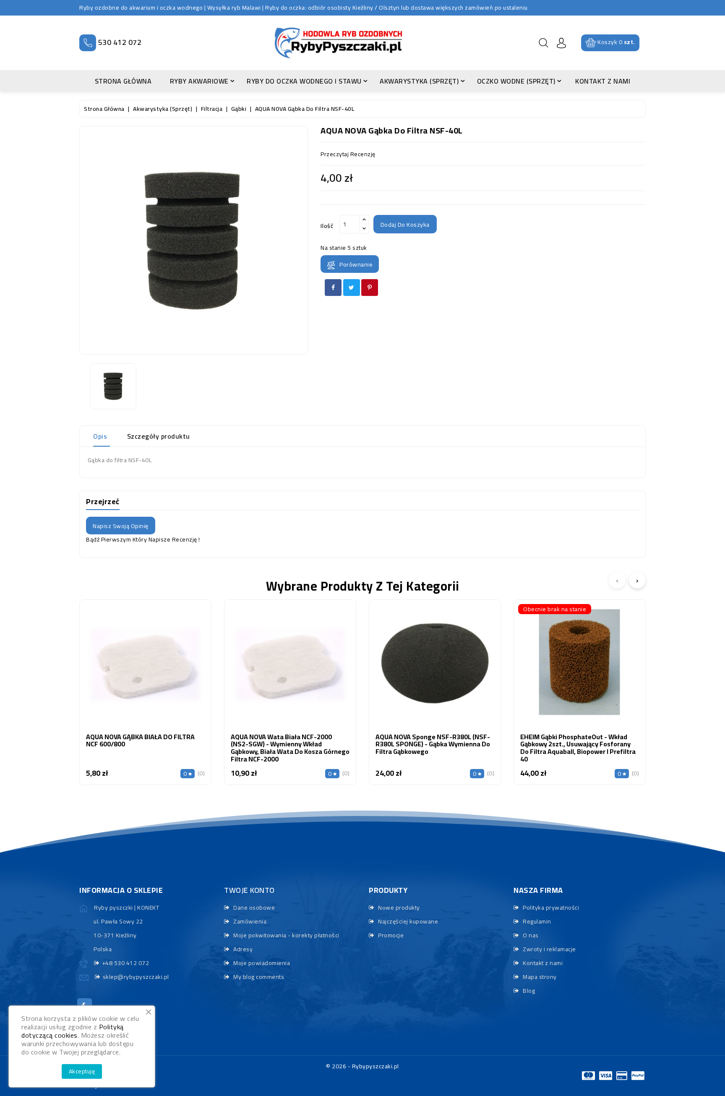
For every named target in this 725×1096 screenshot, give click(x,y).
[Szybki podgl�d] (167, 673)
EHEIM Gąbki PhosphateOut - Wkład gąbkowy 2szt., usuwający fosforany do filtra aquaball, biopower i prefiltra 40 (578, 747)
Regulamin (536, 921)
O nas (530, 935)
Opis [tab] (100, 436)
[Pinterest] (369, 287)
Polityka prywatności (550, 907)
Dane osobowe (253, 907)
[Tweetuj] (351, 287)
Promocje (390, 935)
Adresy (242, 949)
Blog (528, 990)
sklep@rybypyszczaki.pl (136, 976)
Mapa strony (539, 976)
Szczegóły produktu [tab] (158, 436)
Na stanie (333, 247)
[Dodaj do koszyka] (123, 673)
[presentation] (617, 580)
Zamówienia (249, 921)
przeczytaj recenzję (348, 154)
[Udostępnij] (333, 287)
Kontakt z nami (542, 962)
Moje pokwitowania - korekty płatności (285, 935)
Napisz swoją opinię (121, 526)
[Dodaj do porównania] (145, 673)
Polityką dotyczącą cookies (72, 1030)
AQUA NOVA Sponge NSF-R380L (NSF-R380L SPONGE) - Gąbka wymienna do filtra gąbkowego (433, 744)
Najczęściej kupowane (407, 921)
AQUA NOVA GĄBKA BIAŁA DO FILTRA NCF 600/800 (140, 740)
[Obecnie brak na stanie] (557, 673)
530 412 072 (120, 42)
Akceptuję (82, 1071)
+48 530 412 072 (125, 962)
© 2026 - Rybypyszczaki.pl (362, 1066)
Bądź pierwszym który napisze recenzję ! (143, 539)
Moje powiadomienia (261, 962)
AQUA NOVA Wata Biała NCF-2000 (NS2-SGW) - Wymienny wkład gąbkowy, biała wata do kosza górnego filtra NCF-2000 (290, 747)
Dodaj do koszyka (405, 224)
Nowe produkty (398, 907)
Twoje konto (249, 890)
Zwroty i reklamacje (549, 949)
